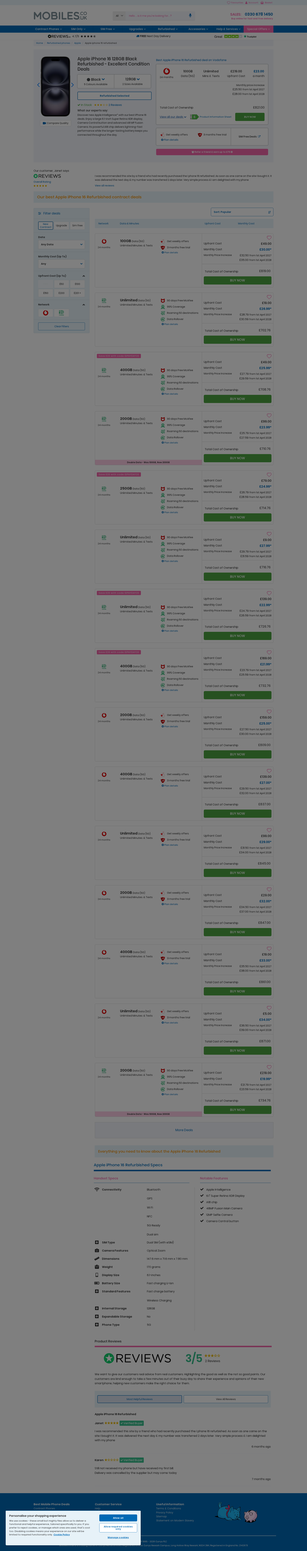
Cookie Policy (61, 1534)
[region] (73, 1527)
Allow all (118, 1518)
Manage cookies (118, 1537)
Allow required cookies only (118, 1528)
